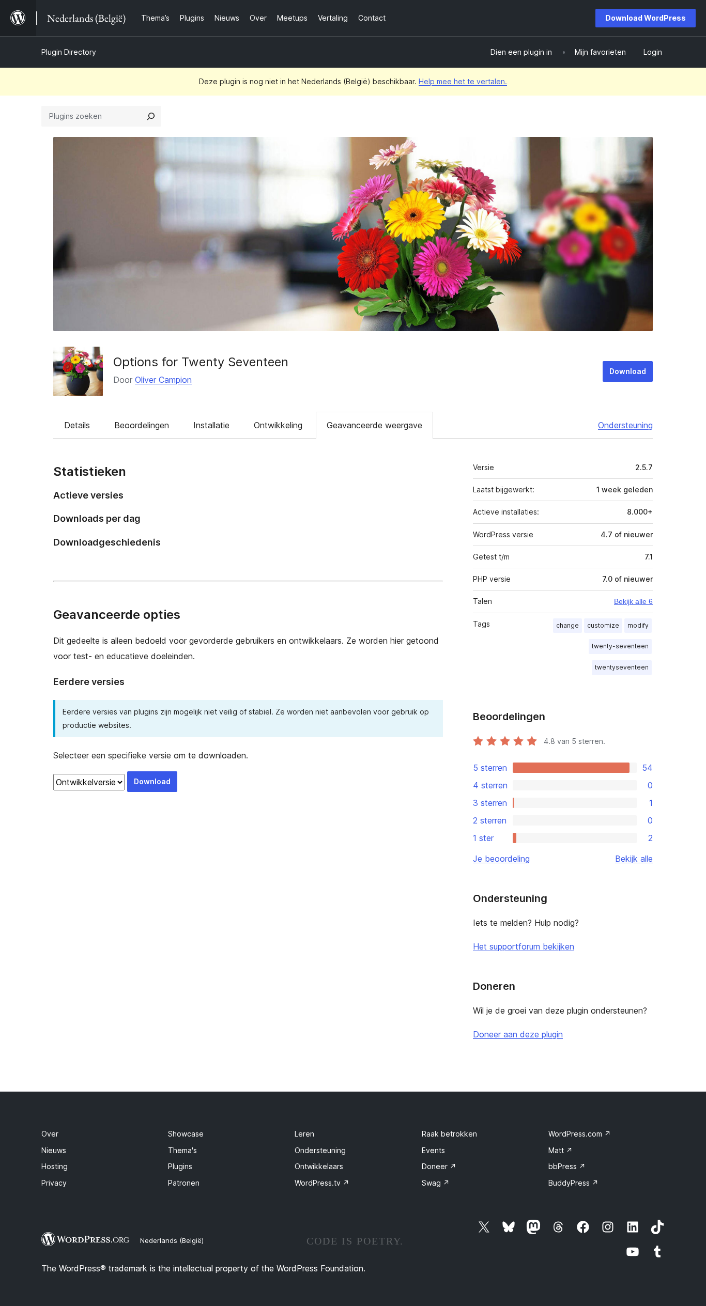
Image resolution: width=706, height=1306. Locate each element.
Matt (560, 1150)
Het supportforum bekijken (523, 946)
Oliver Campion (163, 380)
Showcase (186, 1133)
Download (627, 371)
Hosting (54, 1166)
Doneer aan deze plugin (518, 1034)
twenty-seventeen (620, 646)
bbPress (567, 1166)
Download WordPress (645, 17)
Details (77, 425)
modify (638, 625)
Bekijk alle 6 (633, 601)
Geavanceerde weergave (374, 425)
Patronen (183, 1182)
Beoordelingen (141, 425)
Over (49, 1133)
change (567, 625)
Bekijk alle (634, 858)
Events (433, 1150)
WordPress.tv (322, 1182)
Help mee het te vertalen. (463, 81)
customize (603, 625)
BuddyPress (573, 1182)
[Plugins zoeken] (151, 116)
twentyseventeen (622, 667)
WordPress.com (579, 1133)
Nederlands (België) (172, 1240)
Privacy (54, 1182)
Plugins (180, 1166)
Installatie (211, 425)
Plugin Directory (68, 52)
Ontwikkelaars (319, 1166)
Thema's (182, 1150)
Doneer (439, 1166)
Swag (436, 1182)
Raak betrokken (449, 1133)
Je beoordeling (501, 858)
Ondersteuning (625, 425)
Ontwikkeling (278, 425)
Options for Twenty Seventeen (200, 361)
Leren (304, 1133)
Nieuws (53, 1150)
